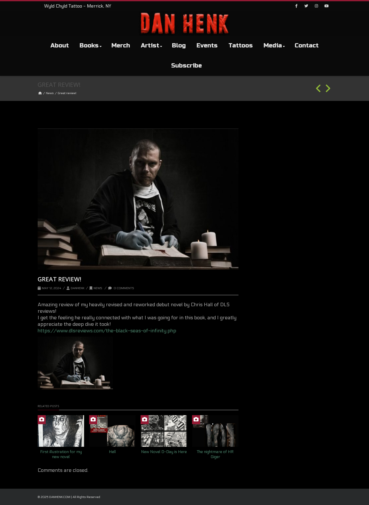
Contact (307, 45)
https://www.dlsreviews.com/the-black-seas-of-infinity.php (107, 331)
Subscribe (186, 65)
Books (89, 45)
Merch (120, 45)
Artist (150, 45)
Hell (112, 451)
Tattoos (240, 45)
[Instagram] (316, 6)
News (50, 93)
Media (273, 45)
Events (207, 45)
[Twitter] (306, 6)
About (59, 45)
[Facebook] (296, 6)
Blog (179, 45)
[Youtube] (326, 6)
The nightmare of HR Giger (215, 454)
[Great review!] (138, 199)
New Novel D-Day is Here (164, 451)
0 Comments (123, 288)
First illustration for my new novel (61, 454)
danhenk (77, 288)
